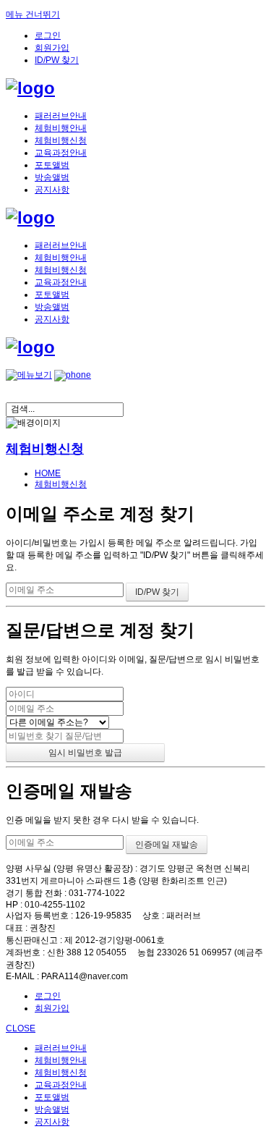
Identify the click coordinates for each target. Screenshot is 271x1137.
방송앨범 (52, 177)
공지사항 (52, 190)
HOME (48, 473)
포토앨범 (52, 165)
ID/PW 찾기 (57, 60)
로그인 (48, 35)
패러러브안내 (61, 116)
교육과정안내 (61, 153)
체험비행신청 (61, 140)
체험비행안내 (61, 128)
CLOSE (20, 1028)
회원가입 (52, 48)
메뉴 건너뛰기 (33, 14)
